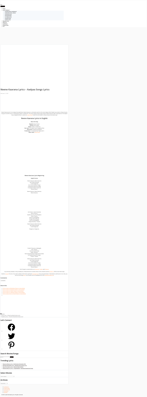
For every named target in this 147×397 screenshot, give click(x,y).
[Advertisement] (34, 36)
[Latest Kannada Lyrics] (9, 3)
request (7, 273)
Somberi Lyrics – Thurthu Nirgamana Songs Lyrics (12, 316)
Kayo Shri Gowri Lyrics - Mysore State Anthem (13, 367)
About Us (5, 22)
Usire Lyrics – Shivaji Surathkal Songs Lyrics (10, 315)
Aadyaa (3, 314)
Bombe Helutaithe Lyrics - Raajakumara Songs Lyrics (15, 365)
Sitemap (5, 392)
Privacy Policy (5, 25)
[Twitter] (11, 340)
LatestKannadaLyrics (49, 275)
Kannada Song (35, 273)
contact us (51, 271)
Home (4, 8)
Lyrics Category (6, 10)
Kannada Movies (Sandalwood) (11, 11)
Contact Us (5, 23)
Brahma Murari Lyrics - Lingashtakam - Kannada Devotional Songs (18, 368)
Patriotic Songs (8, 19)
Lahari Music (30, 115)
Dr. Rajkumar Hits (8, 16)
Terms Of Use (7, 389)
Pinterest (47, 269)
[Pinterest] (11, 349)
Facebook (37, 269)
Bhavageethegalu (8, 15)
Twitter (41, 269)
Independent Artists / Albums (10, 12)
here (24, 275)
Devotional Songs (8, 14)
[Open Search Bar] (1, 5)
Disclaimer (6, 391)
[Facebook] (11, 331)
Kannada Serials (8, 18)
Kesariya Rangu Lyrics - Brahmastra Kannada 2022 (14, 364)
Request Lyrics (6, 21)
